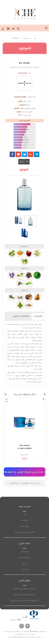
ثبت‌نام (14, 483)
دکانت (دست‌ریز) (24, 557)
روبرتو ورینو (22, 73)
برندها (25, 563)
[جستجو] (18, 28)
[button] (18, 154)
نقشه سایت (24, 569)
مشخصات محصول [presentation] (21, 316)
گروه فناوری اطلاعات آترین (16, 637)
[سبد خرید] (8, 28)
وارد (25, 483)
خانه (24, 514)
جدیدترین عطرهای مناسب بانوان (24, 594)
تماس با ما (24, 520)
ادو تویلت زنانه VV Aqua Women (24, 447)
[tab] (38, 316)
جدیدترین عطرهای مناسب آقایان (24, 588)
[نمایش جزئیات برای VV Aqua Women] (24, 423)
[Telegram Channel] (27, 626)
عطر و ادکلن (24, 551)
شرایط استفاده (24, 526)
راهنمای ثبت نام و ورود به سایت (24, 532)
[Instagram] (21, 626)
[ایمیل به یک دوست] (21, 161)
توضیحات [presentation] (38, 316)
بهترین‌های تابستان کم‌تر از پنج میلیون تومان (24, 600)
